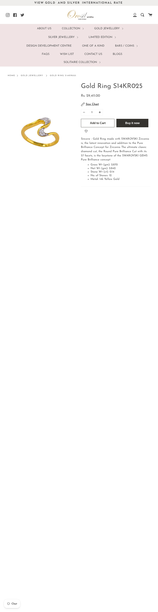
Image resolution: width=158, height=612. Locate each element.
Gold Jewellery (107, 28)
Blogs (117, 54)
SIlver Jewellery (62, 37)
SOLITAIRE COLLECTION (81, 62)
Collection (71, 28)
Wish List (67, 54)
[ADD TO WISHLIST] (86, 131)
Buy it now (132, 123)
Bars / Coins (125, 45)
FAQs (45, 54)
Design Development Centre (48, 45)
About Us (44, 28)
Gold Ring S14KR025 (63, 75)
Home (11, 75)
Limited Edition (101, 37)
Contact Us (93, 54)
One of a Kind (93, 45)
